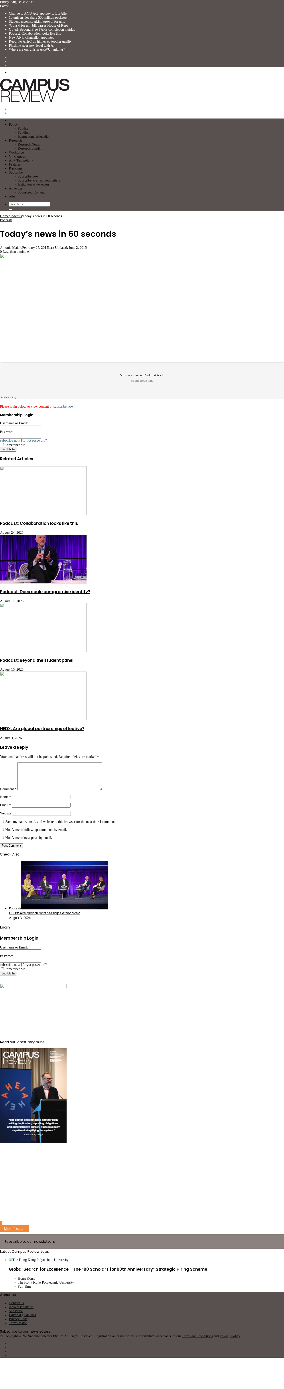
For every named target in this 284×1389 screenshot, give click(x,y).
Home (4, 216)
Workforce (16, 152)
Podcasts (16, 216)
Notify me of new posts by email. (28, 838)
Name (5, 797)
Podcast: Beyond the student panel (36, 660)
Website (5, 813)
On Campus (17, 156)
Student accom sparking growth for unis (37, 21)
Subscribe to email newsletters (39, 180)
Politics (23, 128)
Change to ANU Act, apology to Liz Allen (38, 13)
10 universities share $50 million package (38, 17)
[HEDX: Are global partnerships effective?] (43, 719)
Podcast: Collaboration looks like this (35, 33)
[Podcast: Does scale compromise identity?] (43, 582)
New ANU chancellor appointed (31, 37)
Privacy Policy (19, 1319)
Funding (24, 132)
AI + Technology (21, 160)
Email (5, 805)
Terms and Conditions (197, 1336)
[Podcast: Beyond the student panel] (43, 651)
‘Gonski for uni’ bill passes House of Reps (38, 25)
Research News (29, 144)
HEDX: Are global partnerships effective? (42, 729)
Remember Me (14, 445)
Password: (7, 432)
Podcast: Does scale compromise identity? (45, 592)
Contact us (16, 1303)
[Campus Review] (35, 101)
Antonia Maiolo (11, 247)
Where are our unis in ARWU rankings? (37, 49)
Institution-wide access (33, 184)
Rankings (15, 168)
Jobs (12, 196)
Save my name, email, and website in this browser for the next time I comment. (60, 822)
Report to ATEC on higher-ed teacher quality (40, 41)
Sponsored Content (31, 192)
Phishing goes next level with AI (31, 45)
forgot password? (35, 440)
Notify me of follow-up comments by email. (36, 830)
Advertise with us (21, 1307)
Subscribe (16, 172)
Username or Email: (14, 423)
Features (15, 164)
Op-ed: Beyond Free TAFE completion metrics (42, 29)
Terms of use (18, 1323)
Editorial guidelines (22, 1315)
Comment (8, 789)
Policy (13, 124)
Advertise (15, 188)
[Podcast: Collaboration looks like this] (43, 514)
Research (15, 140)
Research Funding (30, 148)
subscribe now (63, 406)
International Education (34, 136)
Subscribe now (28, 176)
